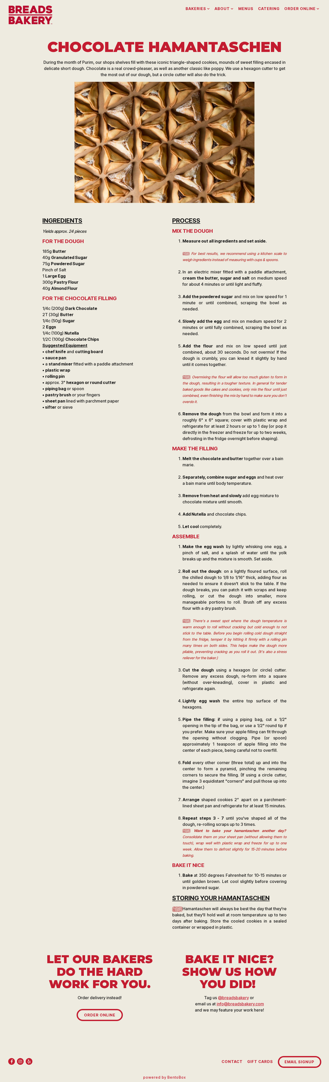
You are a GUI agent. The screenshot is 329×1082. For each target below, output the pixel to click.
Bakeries (197, 8)
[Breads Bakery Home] (32, 14)
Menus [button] (245, 8)
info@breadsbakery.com (240, 1003)
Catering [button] (269, 8)
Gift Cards (260, 1061)
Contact (232, 1061)
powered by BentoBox (164, 1077)
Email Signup (299, 1062)
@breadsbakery (233, 997)
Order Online (302, 8)
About (224, 8)
